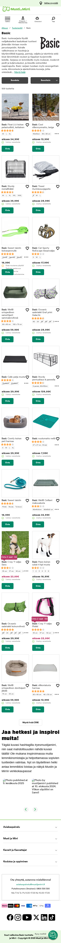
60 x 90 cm (46, 134)
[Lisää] (27, 125)
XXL (14, 196)
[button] (16, 792)
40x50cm (36, 134)
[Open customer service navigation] (53, 935)
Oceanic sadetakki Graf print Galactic (42, 312)
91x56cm (14, 383)
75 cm (4, 694)
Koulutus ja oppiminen (15, 861)
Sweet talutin (11, 500)
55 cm (11, 694)
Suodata (15, 80)
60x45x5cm (37, 510)
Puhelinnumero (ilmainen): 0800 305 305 (31, 889)
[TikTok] (51, 917)
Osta (7, 149)
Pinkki (4, 507)
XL (10, 134)
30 (11, 633)
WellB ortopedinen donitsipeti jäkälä (13, 688)
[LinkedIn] (44, 917)
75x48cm (5, 383)
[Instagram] (18, 917)
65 (3, 633)
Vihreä (4, 257)
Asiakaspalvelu (11, 827)
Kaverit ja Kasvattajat (15, 850)
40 (46, 322)
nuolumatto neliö (43, 438)
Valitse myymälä (51, 3)
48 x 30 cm (47, 695)
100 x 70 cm (17, 324)
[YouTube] (27, 917)
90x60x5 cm (48, 510)
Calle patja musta (13, 377)
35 (42, 322)
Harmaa (12, 257)
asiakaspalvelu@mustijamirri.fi (30, 884)
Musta (19, 257)
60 (34, 322)
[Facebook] (10, 917)
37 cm (11, 571)
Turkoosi (18, 507)
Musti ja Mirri (10, 838)
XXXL (19, 196)
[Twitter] (36, 917)
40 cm (18, 571)
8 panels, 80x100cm (40, 386)
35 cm (4, 571)
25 (38, 322)
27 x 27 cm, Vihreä (40, 445)
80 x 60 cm (6, 324)
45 (50, 322)
